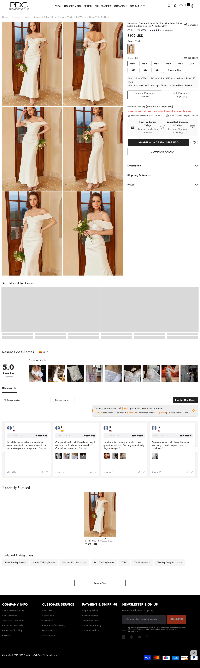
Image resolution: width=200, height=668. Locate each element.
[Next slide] (196, 449)
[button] (161, 31)
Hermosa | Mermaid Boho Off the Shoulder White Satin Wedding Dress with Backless (98, 540)
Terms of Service (167, 629)
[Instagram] (123, 637)
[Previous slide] (4, 449)
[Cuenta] (175, 6)
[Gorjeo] (147, 637)
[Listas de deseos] (181, 6)
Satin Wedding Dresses (104, 562)
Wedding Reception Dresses (169, 562)
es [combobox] (44, 352)
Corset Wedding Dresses (44, 562)
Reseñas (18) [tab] (9, 388)
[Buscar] (169, 6)
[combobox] (64, 400)
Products (16, 17)
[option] (100, 520)
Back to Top (100, 583)
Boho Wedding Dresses (15, 562)
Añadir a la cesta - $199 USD (158, 142)
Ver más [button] (34, 448)
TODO (124, 562)
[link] (194, 142)
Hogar (5, 17)
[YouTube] (139, 637)
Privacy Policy (134, 631)
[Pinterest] (131, 637)
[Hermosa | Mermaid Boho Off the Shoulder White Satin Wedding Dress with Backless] (100, 514)
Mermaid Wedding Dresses (74, 562)
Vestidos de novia (142, 562)
